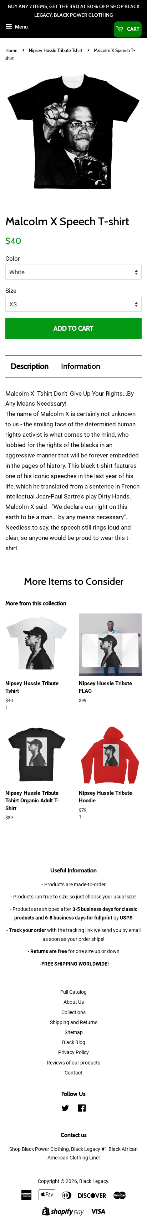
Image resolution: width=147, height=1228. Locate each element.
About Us (74, 1002)
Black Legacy (93, 1181)
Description (30, 366)
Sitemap (74, 1032)
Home (11, 50)
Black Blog (73, 1042)
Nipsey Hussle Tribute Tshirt (55, 50)
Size (10, 290)
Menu (21, 27)
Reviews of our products (73, 1063)
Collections (73, 1012)
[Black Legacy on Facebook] (82, 1110)
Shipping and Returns (73, 1022)
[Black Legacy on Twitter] (65, 1110)
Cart (133, 29)
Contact (73, 1073)
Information (80, 366)
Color (12, 258)
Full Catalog (73, 992)
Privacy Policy (73, 1052)
